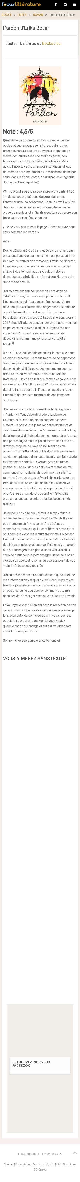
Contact (9, 1164)
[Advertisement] (40, 834)
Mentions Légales (44, 1164)
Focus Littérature (28, 1153)
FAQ (58, 1164)
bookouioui (52, 43)
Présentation (23, 1164)
